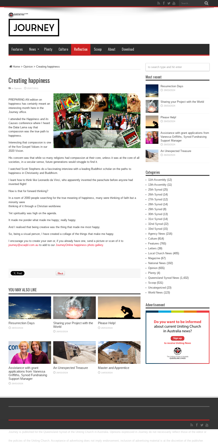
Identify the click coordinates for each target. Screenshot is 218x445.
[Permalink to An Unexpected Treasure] (74, 362)
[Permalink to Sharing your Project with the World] (74, 318)
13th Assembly (157, 184)
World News (155, 292)
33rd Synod (155, 228)
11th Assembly (157, 179)
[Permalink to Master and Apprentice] (119, 362)
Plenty (48, 49)
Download (128, 49)
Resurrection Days (22, 323)
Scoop (98, 49)
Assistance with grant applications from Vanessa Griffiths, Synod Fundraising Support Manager (28, 373)
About (111, 49)
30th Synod (155, 214)
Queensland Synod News (163, 277)
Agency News (156, 233)
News (32, 49)
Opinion (28, 66)
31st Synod (155, 219)
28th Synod (155, 204)
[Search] (206, 3)
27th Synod (155, 199)
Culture (63, 49)
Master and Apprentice (113, 368)
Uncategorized (157, 287)
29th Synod (155, 209)
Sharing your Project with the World (182, 101)
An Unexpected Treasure (70, 368)
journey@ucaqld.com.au (23, 245)
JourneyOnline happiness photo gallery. (80, 245)
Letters (152, 248)
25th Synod (155, 189)
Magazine (154, 258)
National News (157, 263)
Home (16, 66)
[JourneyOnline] (34, 33)
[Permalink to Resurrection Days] (30, 318)
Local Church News (160, 253)
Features (17, 49)
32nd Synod (155, 223)
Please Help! (107, 323)
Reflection (80, 49)
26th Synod (155, 194)
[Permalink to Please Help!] (119, 318)
